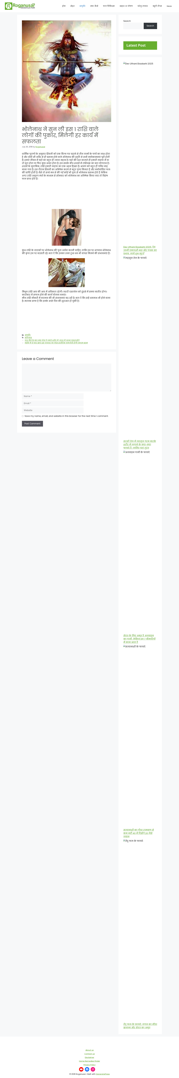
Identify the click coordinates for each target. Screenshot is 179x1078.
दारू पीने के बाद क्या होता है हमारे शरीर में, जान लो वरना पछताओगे (52, 340)
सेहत (72, 6)
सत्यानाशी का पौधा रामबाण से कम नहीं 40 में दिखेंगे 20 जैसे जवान (138, 833)
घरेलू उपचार (143, 6)
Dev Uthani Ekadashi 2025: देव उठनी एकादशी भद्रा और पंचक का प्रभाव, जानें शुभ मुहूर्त (140, 250)
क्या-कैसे (94, 6)
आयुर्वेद (82, 6)
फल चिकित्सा (109, 6)
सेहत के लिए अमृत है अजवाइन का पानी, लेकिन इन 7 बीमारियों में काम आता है (139, 639)
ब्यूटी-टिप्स (157, 6)
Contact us (89, 1053)
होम (64, 6)
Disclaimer (89, 1057)
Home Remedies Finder (89, 1061)
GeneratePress (103, 1074)
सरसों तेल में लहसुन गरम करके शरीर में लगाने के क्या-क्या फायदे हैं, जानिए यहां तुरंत (139, 444)
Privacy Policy (89, 1064)
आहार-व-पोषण (126, 6)
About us (89, 1050)
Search (127, 21)
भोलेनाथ (28, 337)
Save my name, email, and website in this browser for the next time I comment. (66, 416)
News (169, 6)
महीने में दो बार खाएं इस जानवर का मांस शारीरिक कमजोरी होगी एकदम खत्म (56, 343)
